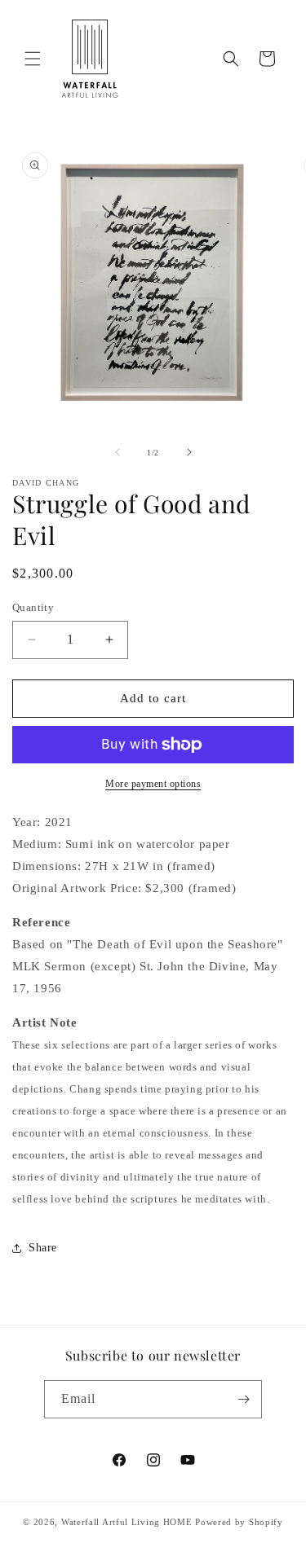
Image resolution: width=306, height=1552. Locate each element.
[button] (33, 59)
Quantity (33, 607)
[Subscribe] (243, 1399)
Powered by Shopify (239, 1522)
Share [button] (43, 1248)
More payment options (153, 783)
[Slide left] (117, 452)
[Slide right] (189, 452)
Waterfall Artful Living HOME (127, 1522)
